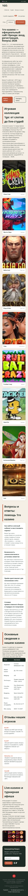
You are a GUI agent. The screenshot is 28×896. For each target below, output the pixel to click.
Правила (5, 890)
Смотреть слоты (19, 99)
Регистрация (20, 22)
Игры (4, 22)
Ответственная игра (14, 892)
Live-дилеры (21, 16)
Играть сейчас (5, 99)
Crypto (12, 10)
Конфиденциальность (17, 890)
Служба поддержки (9, 16)
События (6, 10)
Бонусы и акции (19, 10)
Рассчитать (8, 863)
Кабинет (10, 22)
